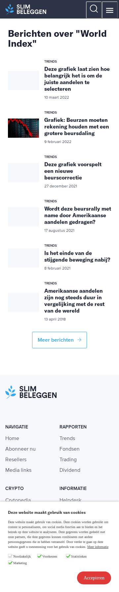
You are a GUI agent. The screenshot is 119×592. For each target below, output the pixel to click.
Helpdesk (70, 500)
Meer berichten (56, 340)
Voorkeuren (49, 556)
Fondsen (70, 449)
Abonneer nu (20, 449)
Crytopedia (18, 500)
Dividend (70, 470)
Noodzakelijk (22, 556)
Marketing (20, 563)
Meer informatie (97, 547)
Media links (18, 470)
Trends (67, 438)
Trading (68, 460)
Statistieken (79, 556)
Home (12, 438)
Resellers (15, 460)
